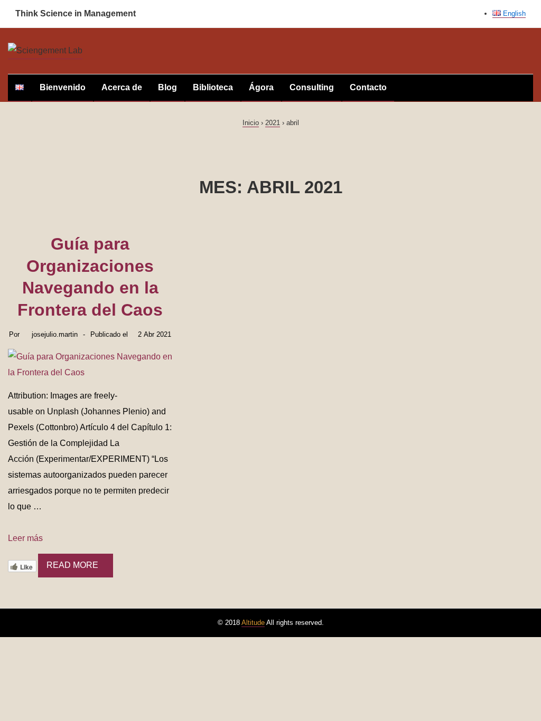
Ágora (261, 87)
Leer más (25, 538)
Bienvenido (63, 87)
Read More (72, 565)
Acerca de (121, 87)
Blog (167, 87)
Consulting (312, 87)
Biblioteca (213, 87)
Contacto (368, 87)
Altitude (253, 623)
